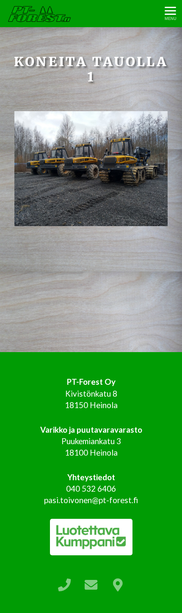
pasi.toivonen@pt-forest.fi (91, 500)
